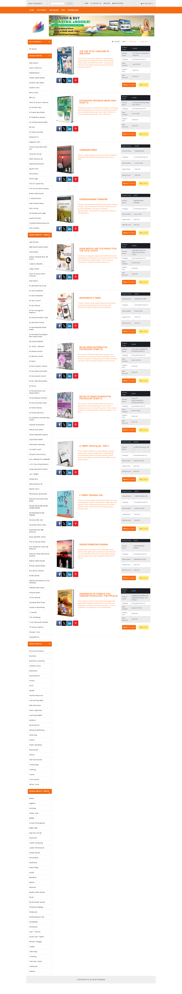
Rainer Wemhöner (36, 193)
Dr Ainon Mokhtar (36, 291)
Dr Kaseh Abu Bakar (37, 112)
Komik (31, 872)
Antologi (32, 808)
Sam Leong (33, 208)
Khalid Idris (33, 479)
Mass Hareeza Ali (36, 159)
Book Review (118, 3)
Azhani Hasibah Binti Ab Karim (38, 258)
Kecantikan (33, 858)
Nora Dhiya (33, 174)
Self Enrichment (35, 760)
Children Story (35, 666)
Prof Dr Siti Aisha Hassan (39, 189)
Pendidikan (33, 922)
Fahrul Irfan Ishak (36, 430)
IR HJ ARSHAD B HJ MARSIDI (39, 459)
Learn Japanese (35, 710)
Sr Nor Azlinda (34, 597)
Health (32, 691)
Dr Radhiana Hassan (37, 117)
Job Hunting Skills (36, 700)
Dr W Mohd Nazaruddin (38, 122)
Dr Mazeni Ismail (35, 351)
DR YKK (32, 127)
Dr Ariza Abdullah (36, 296)
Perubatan (33, 927)
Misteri (32, 882)
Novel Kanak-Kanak (37, 902)
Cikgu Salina (34, 269)
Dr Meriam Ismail (36, 356)
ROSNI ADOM (34, 576)
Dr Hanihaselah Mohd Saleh (37, 328)
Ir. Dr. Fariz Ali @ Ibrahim (39, 464)
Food (31, 686)
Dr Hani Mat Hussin (36, 322)
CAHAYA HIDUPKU (36, 264)
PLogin (107, 3)
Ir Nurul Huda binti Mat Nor (38, 148)
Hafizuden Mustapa (37, 444)
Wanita (32, 971)
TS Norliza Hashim (36, 627)
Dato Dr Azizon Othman (38, 102)
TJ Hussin (33, 612)
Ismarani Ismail (35, 154)
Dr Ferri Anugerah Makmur (36, 311)
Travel (31, 774)
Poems (32, 740)
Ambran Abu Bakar (36, 83)
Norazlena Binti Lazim (37, 525)
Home (86, 3)
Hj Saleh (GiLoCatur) (37, 454)
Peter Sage (33, 179)
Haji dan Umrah (35, 833)
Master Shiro (34, 489)
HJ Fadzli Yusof (35, 449)
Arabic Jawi (33, 813)
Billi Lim (32, 97)
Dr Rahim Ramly (35, 408)
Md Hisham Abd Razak (38, 494)
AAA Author (33, 63)
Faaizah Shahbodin (37, 425)
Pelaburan (33, 912)
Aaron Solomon (35, 68)
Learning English (35, 715)
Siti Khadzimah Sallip (37, 213)
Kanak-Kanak (34, 853)
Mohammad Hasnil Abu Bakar (38, 500)
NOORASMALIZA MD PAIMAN (36, 514)
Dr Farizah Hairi (35, 107)
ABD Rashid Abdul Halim (38, 247)
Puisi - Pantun (35, 932)
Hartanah (33, 838)
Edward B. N (33, 137)
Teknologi (33, 951)
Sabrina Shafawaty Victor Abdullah (39, 582)
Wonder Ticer (34, 632)
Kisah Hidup (34, 868)
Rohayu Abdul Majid (37, 566)
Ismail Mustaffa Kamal (38, 469)
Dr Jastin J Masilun (36, 346)
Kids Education (35, 705)
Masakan (32, 877)
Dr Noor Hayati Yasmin (38, 366)
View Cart (132, 41)
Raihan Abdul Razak (37, 561)
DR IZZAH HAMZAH (36, 341)
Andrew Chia (34, 88)
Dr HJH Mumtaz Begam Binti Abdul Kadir (38, 335)
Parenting (33, 735)
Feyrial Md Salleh (36, 440)
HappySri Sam (34, 142)
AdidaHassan (34, 73)
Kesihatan (33, 863)
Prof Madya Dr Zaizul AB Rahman (38, 548)
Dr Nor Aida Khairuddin (38, 381)
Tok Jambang (34, 617)
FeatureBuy (42, 10)
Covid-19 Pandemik (37, 823)
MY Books (33, 49)
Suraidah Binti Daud (37, 602)
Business (32, 656)
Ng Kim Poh (33, 169)
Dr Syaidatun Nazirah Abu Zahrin (39, 419)
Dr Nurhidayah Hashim (38, 398)
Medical (32, 720)
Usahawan (33, 966)
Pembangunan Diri (36, 917)
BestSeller (54, 10)
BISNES (31, 818)
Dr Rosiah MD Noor (36, 413)
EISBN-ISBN (33, 828)
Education (33, 671)
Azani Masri (33, 252)
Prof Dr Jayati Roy (36, 184)
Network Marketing (36, 730)
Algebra (32, 803)
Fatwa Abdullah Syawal (38, 435)
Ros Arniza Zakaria (36, 571)
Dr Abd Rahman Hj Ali (37, 286)
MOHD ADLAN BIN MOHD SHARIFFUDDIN (38, 507)
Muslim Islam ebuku (37, 892)
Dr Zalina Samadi (36, 132)
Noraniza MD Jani (36, 520)
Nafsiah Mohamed (36, 164)
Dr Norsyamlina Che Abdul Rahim (37, 392)
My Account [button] (147, 3)
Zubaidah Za (34, 637)
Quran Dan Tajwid (36, 937)
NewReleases (73, 10)
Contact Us (96, 3)
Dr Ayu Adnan (34, 305)
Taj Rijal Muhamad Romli (39, 223)
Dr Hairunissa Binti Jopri (38, 317)
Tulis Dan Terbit (35, 961)
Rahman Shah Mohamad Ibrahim (39, 555)
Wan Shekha (34, 228)
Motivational (34, 725)
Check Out (143, 41)
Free (63, 10)
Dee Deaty (33, 281)
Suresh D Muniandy (37, 607)
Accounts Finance (36, 651)
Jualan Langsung (36, 843)
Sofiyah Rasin (34, 593)
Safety (32, 755)
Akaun (31, 798)
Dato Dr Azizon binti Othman (37, 275)
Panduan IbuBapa (36, 907)
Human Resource (36, 695)
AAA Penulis (34, 242)
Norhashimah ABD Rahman (36, 531)
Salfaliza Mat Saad (36, 588)
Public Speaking (35, 745)
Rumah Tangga (35, 942)
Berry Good (33, 93)
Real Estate (33, 750)
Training (32, 770)
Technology (34, 765)
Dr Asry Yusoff (35, 301)
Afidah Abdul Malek (37, 78)
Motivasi (32, 887)
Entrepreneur (34, 676)
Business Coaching (37, 661)
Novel (31, 897)
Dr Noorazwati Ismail (37, 376)
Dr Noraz (32, 386)
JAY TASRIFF (34, 474)
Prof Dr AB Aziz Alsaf (37, 542)
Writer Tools (34, 784)
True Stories (34, 779)
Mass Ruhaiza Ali (35, 484)
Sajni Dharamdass (36, 203)
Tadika (32, 947)
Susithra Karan (35, 218)
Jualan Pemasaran (36, 848)
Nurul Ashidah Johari (37, 537)
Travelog (32, 956)
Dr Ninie (32, 361)
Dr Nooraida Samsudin (38, 371)
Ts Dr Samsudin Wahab (38, 622)
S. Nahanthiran (35, 198)
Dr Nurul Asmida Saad (38, 403)
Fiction (32, 681)
